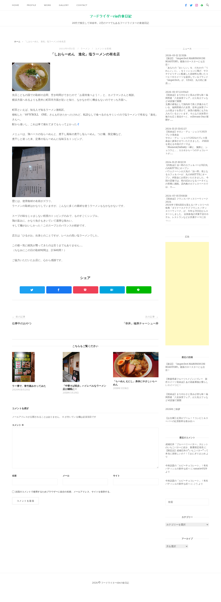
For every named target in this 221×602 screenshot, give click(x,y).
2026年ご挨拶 (172, 409)
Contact (81, 5)
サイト (116, 475)
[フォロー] (186, 5)
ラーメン (85, 48)
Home (15, 5)
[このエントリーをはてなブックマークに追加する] (112, 289)
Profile (31, 5)
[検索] (205, 500)
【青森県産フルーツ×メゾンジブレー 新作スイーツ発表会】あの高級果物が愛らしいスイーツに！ (186, 382)
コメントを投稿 (103, 48)
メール (66, 475)
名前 (14, 475)
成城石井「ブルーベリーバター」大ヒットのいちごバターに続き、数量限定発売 (186, 446)
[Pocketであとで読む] (85, 289)
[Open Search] (207, 5)
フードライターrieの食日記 (110, 16)
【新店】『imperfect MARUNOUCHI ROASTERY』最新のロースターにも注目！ (185, 367)
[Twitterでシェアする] (32, 289)
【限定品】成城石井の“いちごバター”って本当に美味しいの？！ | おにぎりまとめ (186, 452)
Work (47, 5)
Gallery (64, 5)
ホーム (17, 41)
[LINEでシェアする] (138, 289)
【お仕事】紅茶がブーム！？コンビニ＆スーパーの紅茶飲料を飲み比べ (186, 420)
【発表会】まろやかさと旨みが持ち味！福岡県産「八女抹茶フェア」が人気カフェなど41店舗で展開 (186, 397)
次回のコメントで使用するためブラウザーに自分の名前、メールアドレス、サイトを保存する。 (63, 491)
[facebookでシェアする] (58, 289)
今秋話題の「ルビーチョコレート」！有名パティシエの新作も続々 (186, 467)
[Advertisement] (187, 293)
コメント (18, 425)
